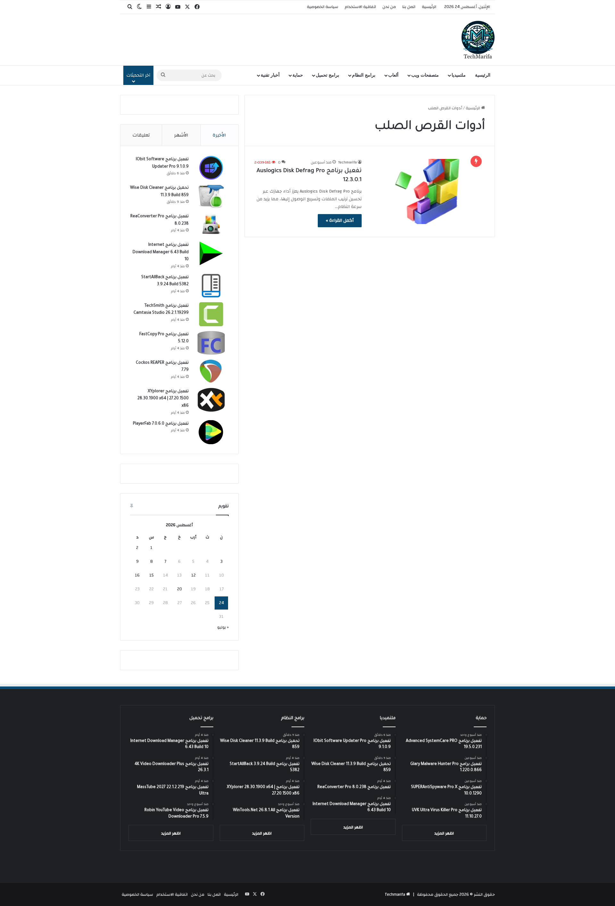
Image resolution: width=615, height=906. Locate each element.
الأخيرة (219, 135)
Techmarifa (347, 162)
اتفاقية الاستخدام (360, 7)
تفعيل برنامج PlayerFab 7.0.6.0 (161, 424)
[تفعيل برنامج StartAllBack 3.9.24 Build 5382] (211, 286)
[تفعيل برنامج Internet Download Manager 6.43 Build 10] (211, 253)
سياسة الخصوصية (322, 7)
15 (151, 575)
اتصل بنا (408, 7)
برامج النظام (363, 75)
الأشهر (181, 135)
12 (193, 575)
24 (221, 603)
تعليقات (141, 135)
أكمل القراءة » (340, 220)
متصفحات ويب (425, 75)
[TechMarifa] (478, 40)
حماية (297, 75)
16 (137, 575)
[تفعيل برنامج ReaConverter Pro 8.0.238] (211, 225)
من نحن (389, 7)
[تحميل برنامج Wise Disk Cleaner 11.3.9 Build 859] (211, 196)
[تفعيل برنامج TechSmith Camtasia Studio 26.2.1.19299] (211, 314)
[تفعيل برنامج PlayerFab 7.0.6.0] (211, 432)
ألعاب (393, 75)
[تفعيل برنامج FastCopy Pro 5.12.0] (211, 343)
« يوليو (223, 627)
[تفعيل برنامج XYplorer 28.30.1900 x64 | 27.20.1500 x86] (211, 400)
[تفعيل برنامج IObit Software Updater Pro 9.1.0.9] (211, 168)
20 (179, 589)
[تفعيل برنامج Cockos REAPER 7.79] (211, 371)
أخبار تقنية (270, 75)
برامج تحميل (327, 75)
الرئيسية (429, 7)
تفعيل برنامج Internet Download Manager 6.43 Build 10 (161, 252)
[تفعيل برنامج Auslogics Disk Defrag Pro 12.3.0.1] (427, 191)
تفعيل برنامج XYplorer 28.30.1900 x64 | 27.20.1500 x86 (163, 398)
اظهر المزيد (444, 833)
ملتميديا (459, 75)
